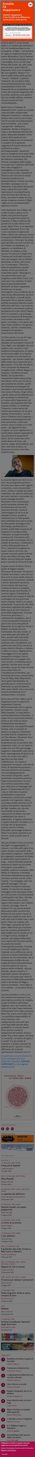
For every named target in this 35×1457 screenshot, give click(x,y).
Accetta (4, 1454)
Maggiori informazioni (8, 1450)
